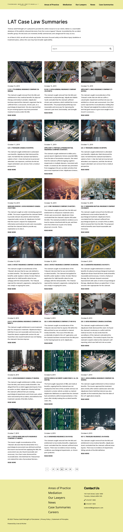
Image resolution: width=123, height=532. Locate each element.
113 (77, 469)
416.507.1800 (91, 500)
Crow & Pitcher (21, 523)
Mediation (67, 4)
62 (57, 469)
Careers (53, 512)
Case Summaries (106, 4)
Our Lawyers (81, 4)
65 (70, 469)
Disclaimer (35, 519)
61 (53, 469)
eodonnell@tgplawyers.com (93, 508)
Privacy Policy (45, 519)
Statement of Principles (60, 519)
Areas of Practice (51, 4)
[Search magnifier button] (110, 48)
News (92, 4)
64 (66, 469)
